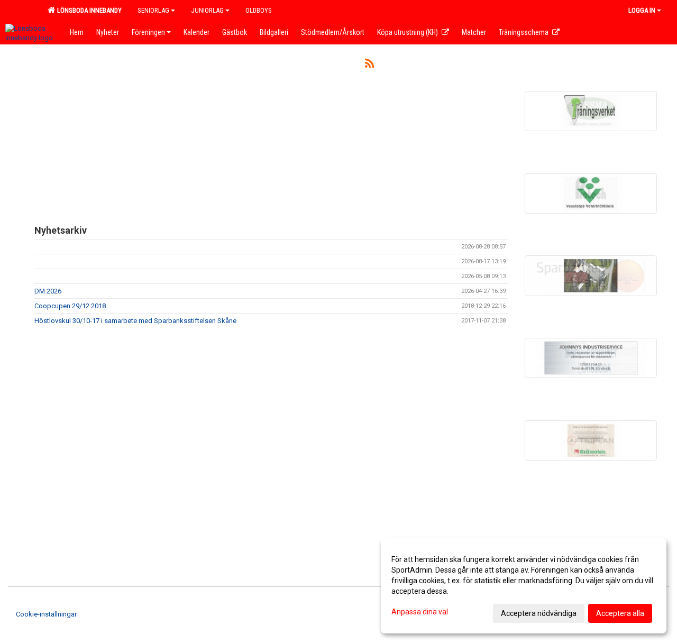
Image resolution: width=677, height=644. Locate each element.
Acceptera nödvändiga (539, 613)
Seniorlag (153, 10)
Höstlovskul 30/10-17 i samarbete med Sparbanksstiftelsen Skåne (135, 321)
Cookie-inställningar (46, 614)
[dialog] (523, 585)
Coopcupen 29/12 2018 (70, 306)
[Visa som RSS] (369, 65)
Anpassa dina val (419, 612)
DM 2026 (47, 291)
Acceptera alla (620, 613)
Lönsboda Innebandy (88, 10)
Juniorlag (207, 10)
